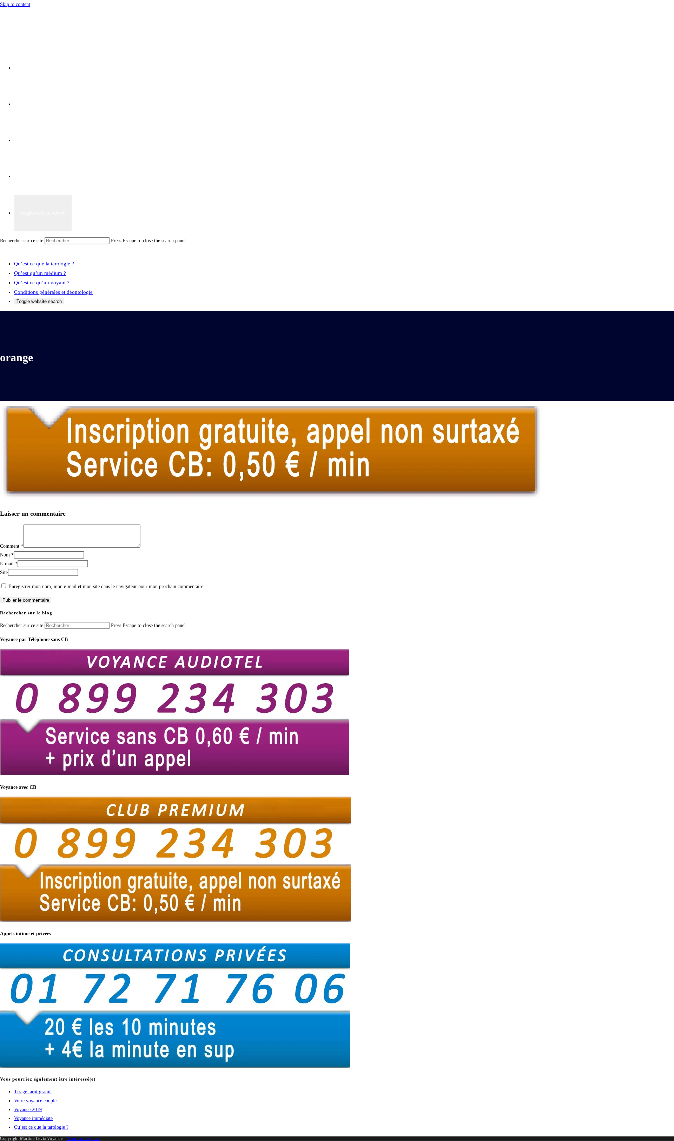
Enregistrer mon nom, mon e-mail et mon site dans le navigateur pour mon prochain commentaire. (106, 586)
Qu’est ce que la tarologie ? (44, 263)
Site (4, 572)
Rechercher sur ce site (22, 240)
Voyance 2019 (28, 1109)
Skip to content (15, 4)
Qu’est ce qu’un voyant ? (42, 282)
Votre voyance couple (35, 1100)
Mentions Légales (83, 1138)
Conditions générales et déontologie (53, 292)
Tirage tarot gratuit (33, 1091)
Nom (7, 555)
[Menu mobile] (2, 251)
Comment (11, 546)
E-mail (9, 563)
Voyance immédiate (33, 1118)
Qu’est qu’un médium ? (40, 273)
